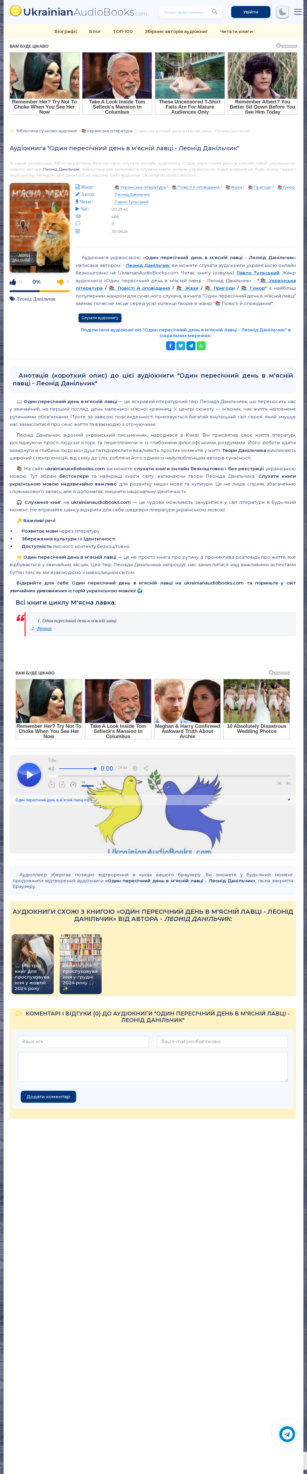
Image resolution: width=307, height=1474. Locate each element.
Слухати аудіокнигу (100, 317)
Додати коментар (48, 1096)
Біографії (66, 31)
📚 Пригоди (259, 187)
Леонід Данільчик (61, 169)
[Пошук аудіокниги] (214, 12)
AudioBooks (85, 12)
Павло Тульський (132, 201)
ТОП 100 (123, 31)
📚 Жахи (233, 187)
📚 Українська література (107, 130)
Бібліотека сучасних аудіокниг (47, 130)
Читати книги (236, 31)
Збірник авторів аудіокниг (176, 31)
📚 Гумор (286, 187)
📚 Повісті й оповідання (195, 187)
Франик (44, 628)
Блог (95, 31)
